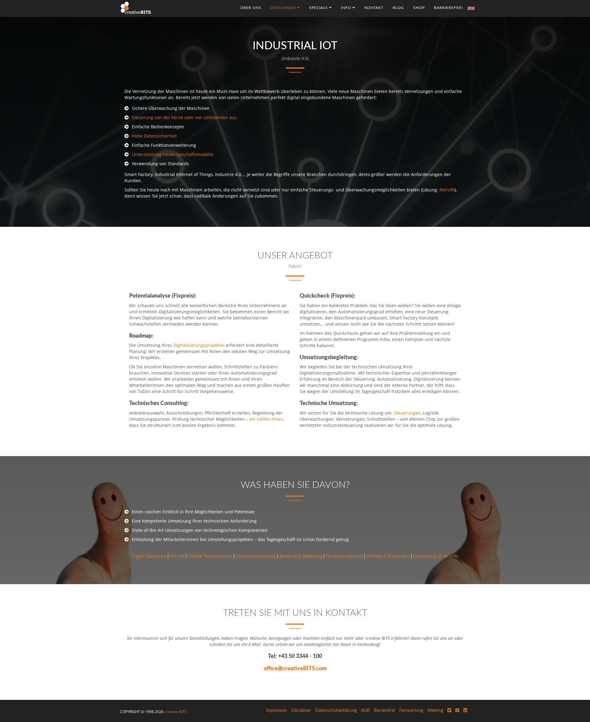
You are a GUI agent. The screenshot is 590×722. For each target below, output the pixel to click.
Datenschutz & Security (435, 556)
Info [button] (346, 8)
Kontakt (374, 8)
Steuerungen (407, 413)
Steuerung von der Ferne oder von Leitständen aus (184, 117)
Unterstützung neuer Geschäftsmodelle (172, 154)
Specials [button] (319, 8)
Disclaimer (301, 710)
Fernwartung (411, 710)
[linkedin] (465, 710)
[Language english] (471, 8)
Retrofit (446, 190)
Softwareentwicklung (256, 556)
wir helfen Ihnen (266, 419)
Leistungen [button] (283, 8)
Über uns (250, 8)
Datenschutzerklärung (336, 710)
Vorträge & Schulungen (388, 556)
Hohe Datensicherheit (154, 136)
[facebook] (457, 710)
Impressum (276, 710)
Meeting (435, 710)
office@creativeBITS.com (295, 669)
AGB (365, 710)
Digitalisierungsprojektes (199, 345)
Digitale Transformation (210, 556)
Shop (419, 8)
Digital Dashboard (149, 556)
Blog (398, 8)
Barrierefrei (448, 8)
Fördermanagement (344, 556)
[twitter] (449, 710)
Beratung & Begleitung (301, 556)
